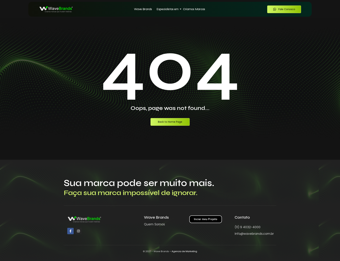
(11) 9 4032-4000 (247, 227)
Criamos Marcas (194, 9)
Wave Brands (143, 9)
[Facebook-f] (70, 231)
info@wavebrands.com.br (254, 234)
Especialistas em (167, 9)
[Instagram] (78, 231)
